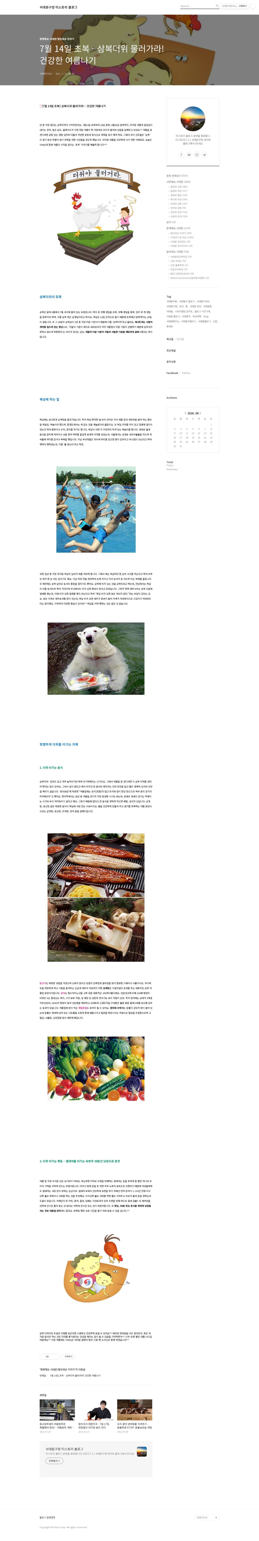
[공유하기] (52, 1356)
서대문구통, (172, 301)
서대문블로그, (205, 321)
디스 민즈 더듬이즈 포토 (207, 1492)
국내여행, (197, 316)
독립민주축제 (179, 269)
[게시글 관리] (56, 1356)
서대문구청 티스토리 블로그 (58, 7)
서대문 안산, (196, 306)
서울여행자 (202, 1483)
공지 (171, 222)
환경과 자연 (178, 191)
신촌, (215, 321)
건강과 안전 (178, 212)
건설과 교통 (178, 203)
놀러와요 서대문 (177, 251)
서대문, (170, 311)
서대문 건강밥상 (180, 241)
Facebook (172, 373)
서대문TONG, (203, 301)
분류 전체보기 (177, 175)
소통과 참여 (178, 216)
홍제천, (170, 326)
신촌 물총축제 (179, 265)
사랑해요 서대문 (178, 181)
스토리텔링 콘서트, (184, 311)
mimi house (203, 1500)
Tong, (206, 316)
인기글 (180, 339)
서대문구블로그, (189, 321)
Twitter (186, 373)
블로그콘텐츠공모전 (182, 273)
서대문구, (186, 316)
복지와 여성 (178, 199)
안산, (181, 306)
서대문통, (207, 306)
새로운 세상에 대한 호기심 (207, 1508)
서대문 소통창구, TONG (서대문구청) (206, 1463)
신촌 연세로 (178, 261)
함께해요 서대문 (178, 228)
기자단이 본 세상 (182, 237)
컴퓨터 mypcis (204, 1478)
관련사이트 (202, 1517)
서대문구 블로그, (187, 301)
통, (187, 306)
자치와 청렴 (178, 208)
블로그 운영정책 (47, 1517)
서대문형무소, (173, 321)
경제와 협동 (178, 195)
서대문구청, (172, 306)
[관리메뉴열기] (252, 6)
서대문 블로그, (173, 316)
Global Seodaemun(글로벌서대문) (189, 277)
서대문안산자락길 (181, 256)
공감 (199, 1472)
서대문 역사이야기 (181, 246)
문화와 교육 (178, 186)
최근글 (169, 339)
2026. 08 (193, 413)
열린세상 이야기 (181, 233)
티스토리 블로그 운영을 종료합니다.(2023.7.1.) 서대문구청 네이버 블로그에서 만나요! (90, 1453)
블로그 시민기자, (203, 311)
